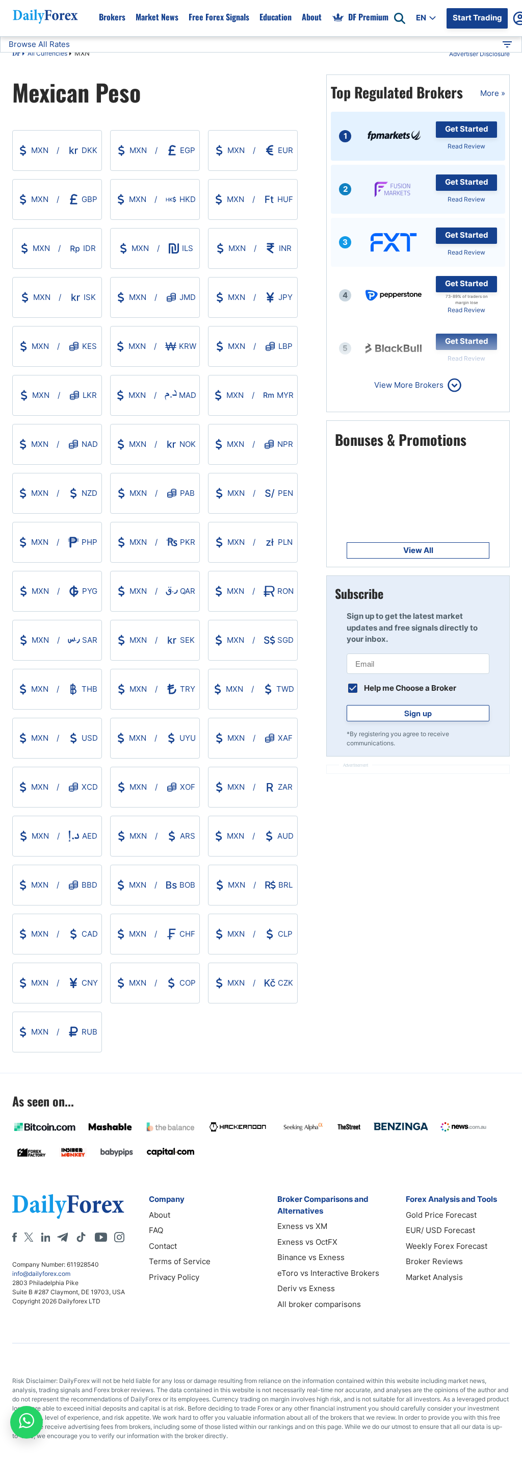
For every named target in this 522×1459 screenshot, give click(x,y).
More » (492, 93)
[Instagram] (119, 1237)
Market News (157, 17)
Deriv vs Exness (306, 1288)
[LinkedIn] (45, 1237)
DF (16, 54)
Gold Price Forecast (441, 1215)
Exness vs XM (302, 1226)
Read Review (466, 146)
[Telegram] (62, 1237)
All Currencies (47, 53)
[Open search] (400, 18)
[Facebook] (14, 1237)
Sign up (418, 713)
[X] (28, 1237)
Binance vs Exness (311, 1257)
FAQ (156, 1230)
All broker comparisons (319, 1304)
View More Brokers (408, 385)
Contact (163, 1246)
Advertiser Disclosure (479, 54)
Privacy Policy (174, 1277)
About (312, 17)
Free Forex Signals (219, 17)
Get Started (466, 129)
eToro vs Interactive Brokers (328, 1273)
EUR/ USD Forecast (440, 1230)
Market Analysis (434, 1277)
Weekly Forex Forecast (446, 1246)
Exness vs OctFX (307, 1242)
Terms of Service (180, 1261)
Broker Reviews (434, 1261)
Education (275, 17)
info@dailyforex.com (41, 1273)
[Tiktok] (81, 1237)
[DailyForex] (68, 1206)
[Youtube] (101, 1237)
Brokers (112, 17)
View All (418, 550)
